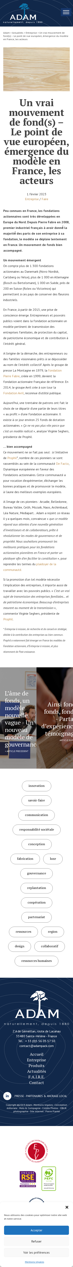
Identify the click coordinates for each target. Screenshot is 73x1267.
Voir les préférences (36, 1252)
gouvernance (36, 873)
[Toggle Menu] (66, 12)
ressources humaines (36, 960)
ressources (23, 931)
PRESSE (19, 1096)
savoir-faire (36, 800)
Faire (45, 199)
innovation (37, 785)
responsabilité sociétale (36, 829)
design (19, 946)
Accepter (36, 1230)
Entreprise (32, 199)
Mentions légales (34, 1261)
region (52, 931)
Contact (36, 1082)
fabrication (25, 858)
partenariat (36, 917)
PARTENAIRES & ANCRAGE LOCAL (46, 1096)
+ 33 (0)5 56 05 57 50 (40, 1041)
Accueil (36, 1054)
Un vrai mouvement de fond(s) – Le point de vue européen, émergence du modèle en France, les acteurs (22, 13)
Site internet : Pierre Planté (45, 1111)
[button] (67, 1207)
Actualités (36, 1071)
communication (36, 815)
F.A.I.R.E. (36, 1077)
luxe (53, 858)
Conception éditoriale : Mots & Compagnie (37, 1106)
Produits (36, 1065)
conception (36, 844)
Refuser (36, 1241)
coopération (37, 902)
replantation (36, 888)
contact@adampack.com (36, 1046)
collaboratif (49, 946)
